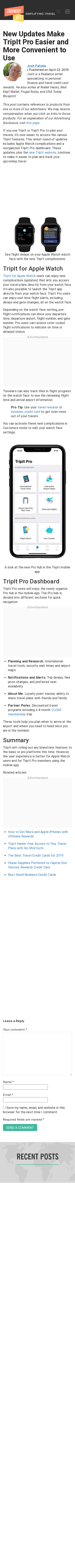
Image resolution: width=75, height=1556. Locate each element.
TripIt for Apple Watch (19, 276)
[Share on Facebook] (4, 764)
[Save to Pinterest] (4, 782)
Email (8, 1095)
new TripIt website (42, 152)
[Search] (59, 12)
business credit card (25, 412)
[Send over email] (4, 791)
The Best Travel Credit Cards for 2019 (35, 855)
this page (33, 123)
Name (8, 1082)
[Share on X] (4, 773)
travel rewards (48, 407)
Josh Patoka (36, 66)
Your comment (15, 1029)
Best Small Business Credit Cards (32, 875)
